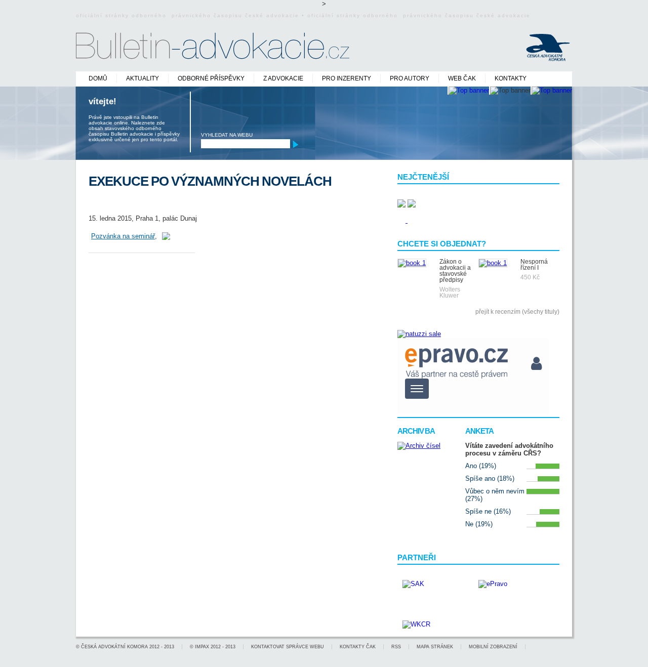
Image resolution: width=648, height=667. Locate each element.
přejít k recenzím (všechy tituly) (517, 312)
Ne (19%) (479, 524)
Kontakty (510, 78)
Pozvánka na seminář (123, 236)
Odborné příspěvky (211, 78)
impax (202, 646)
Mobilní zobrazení (493, 646)
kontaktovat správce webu (287, 646)
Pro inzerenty (346, 78)
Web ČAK (462, 78)
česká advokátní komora (114, 646)
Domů (98, 78)
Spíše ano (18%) (489, 478)
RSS (396, 646)
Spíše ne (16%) (488, 511)
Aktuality (142, 78)
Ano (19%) (480, 466)
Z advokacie (283, 78)
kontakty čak (358, 646)
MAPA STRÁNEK (435, 646)
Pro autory (409, 78)
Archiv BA (416, 431)
